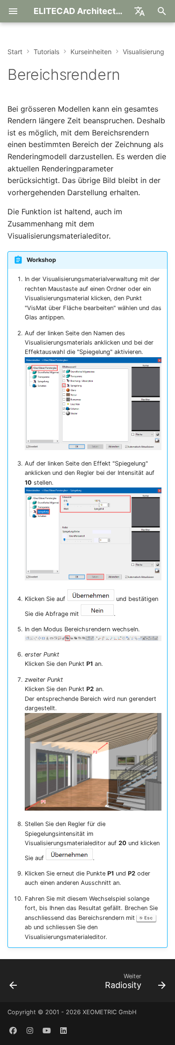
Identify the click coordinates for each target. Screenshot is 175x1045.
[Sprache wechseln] (139, 11)
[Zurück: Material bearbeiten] (13, 983)
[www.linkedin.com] (63, 1030)
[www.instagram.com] (29, 1030)
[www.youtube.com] (46, 1030)
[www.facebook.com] (13, 1030)
